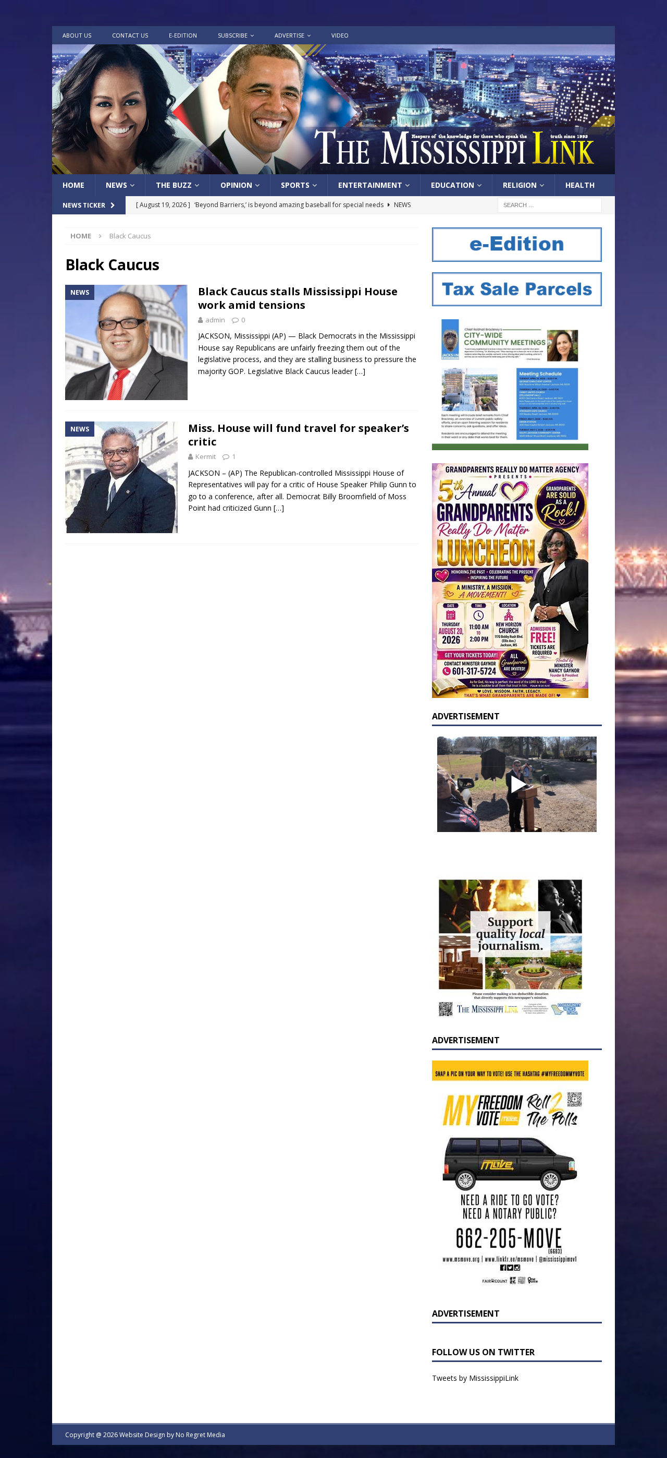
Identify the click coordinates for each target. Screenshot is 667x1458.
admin (215, 319)
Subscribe (233, 35)
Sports (295, 185)
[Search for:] (550, 205)
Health (580, 185)
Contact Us (130, 35)
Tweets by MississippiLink (475, 1378)
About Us (77, 35)
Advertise (289, 35)
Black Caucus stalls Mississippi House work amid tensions (298, 298)
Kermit (205, 456)
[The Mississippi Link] (333, 168)
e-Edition (183, 35)
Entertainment (370, 185)
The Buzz (174, 185)
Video (340, 35)
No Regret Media (200, 1434)
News (116, 185)
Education (452, 185)
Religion (520, 185)
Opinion (236, 185)
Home (73, 185)
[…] (360, 371)
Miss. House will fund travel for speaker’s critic (298, 435)
